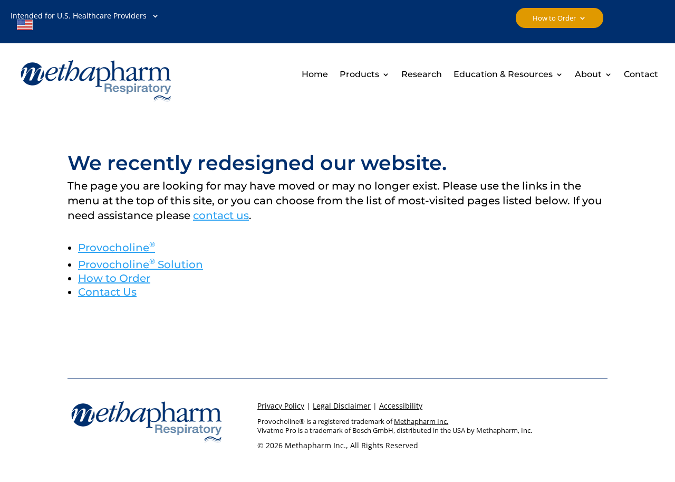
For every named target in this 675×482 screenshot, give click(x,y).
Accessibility (400, 406)
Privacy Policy (280, 406)
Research (421, 75)
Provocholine (116, 247)
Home (315, 75)
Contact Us (107, 292)
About (588, 75)
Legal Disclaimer (342, 406)
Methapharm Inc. (421, 421)
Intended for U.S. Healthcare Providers (79, 22)
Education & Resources (503, 75)
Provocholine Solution (140, 264)
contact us (221, 215)
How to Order (554, 18)
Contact (641, 75)
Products (359, 75)
